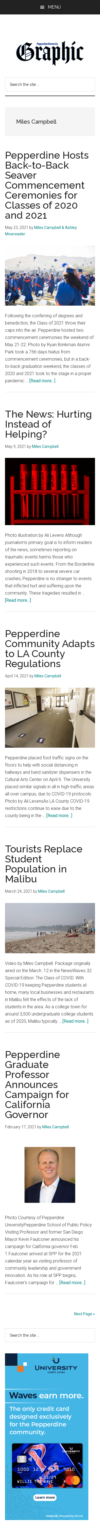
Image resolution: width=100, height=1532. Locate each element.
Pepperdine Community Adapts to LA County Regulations (50, 648)
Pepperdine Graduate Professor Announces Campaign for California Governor (37, 1084)
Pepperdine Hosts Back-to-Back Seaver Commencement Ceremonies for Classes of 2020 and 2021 (47, 185)
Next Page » (84, 1314)
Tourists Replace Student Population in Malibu (43, 864)
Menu (54, 7)
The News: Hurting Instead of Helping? (48, 424)
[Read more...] (42, 380)
